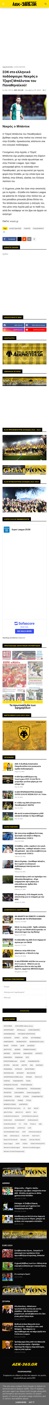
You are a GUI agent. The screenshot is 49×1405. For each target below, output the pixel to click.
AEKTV (28, 1112)
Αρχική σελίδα (7, 67)
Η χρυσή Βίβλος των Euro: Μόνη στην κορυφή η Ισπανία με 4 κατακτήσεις (30, 1264)
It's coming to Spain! (22, 1274)
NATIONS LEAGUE (35, 1132)
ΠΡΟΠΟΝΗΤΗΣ (22, 1089)
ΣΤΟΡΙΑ (26, 1096)
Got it (32, 1402)
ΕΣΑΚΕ (22, 1061)
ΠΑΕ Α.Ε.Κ (38, 1077)
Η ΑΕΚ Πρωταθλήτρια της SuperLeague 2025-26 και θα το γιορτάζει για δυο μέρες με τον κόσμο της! (28, 780)
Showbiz (23, 1140)
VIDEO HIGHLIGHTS (38, 1143)
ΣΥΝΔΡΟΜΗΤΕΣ (37, 1096)
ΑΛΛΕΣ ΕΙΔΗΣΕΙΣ (19, 67)
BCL (35, 1112)
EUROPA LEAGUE (10, 1124)
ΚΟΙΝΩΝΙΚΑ (8, 1069)
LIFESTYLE (21, 1128)
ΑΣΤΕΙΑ (25, 1038)
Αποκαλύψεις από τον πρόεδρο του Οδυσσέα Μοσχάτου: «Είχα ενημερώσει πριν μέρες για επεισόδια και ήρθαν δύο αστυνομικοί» (30, 881)
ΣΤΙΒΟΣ (17, 1096)
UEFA (17, 1143)
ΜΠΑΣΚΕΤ (20, 1073)
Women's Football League (31, 1147)
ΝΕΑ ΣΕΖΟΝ (31, 1073)
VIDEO (25, 1143)
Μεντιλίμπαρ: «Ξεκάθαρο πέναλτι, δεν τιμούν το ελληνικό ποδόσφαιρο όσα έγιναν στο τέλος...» (30, 865)
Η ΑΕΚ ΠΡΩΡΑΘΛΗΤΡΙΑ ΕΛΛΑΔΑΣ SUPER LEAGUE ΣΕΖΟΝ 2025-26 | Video (30, 793)
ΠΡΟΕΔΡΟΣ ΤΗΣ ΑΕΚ (11, 1085)
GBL (40, 1124)
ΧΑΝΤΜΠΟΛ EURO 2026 (12, 1108)
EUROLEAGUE (33, 1120)
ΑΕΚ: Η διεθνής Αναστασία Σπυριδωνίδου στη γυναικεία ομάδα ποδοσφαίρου (28, 766)
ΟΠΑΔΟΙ (29, 1077)
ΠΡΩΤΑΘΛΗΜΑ (35, 1089)
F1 (20, 1124)
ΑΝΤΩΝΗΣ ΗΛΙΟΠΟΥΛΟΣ (26, 1034)
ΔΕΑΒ (22, 1046)
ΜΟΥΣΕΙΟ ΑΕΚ (9, 1073)
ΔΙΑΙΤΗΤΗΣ (8, 1049)
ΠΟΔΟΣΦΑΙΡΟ (38, 228)
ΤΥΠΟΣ (28, 1100)
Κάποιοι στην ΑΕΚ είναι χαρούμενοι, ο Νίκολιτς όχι (27, 951)
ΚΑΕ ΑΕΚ (15, 1065)
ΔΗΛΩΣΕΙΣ (30, 1046)
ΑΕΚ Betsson (21, 1030)
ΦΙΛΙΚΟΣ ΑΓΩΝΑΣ (10, 1104)
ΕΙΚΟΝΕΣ (7, 1053)
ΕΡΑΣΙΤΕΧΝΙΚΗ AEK (10, 1061)
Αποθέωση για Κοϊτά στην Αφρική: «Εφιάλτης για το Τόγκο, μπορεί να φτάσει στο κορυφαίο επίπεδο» (29, 1218)
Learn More (20, 1402)
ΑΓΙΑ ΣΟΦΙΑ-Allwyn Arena (24, 1026)
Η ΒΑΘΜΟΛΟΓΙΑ (33, 1061)
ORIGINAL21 (14, 1136)
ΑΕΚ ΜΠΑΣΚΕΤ (9, 1030)
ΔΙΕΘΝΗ (17, 1049)
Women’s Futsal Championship (14, 1151)
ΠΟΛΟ (28, 1081)
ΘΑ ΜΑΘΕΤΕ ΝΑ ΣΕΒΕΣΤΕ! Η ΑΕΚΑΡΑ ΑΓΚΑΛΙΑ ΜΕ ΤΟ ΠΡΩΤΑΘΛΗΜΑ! (30, 917)
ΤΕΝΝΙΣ (20, 1100)
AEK (29, 1108)
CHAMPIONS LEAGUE (11, 1116)
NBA (5, 1136)
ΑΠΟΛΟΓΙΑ (7, 1038)
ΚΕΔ (31, 1065)
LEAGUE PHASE (9, 1128)
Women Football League (12, 1147)
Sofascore (21, 638)
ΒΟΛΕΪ (6, 1046)
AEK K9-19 (19, 1112)
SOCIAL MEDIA (34, 1140)
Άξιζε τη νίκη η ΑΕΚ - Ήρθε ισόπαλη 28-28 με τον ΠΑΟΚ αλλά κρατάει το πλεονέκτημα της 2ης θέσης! (30, 929)
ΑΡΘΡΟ (16, 1038)
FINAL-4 (33, 1124)
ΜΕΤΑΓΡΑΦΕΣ (30, 1069)
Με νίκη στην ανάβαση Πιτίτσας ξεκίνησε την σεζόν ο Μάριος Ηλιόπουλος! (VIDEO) (29, 835)
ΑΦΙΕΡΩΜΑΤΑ (8, 1042)
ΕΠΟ (27, 1057)
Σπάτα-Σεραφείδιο (33, 1093)
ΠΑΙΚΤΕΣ (27, 228)
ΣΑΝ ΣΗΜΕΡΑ (19, 1093)
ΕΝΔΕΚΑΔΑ (19, 1057)
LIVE (29, 1128)
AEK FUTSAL (8, 1112)
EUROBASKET (20, 1120)
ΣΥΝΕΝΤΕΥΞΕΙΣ (9, 1100)
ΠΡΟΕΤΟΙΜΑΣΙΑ (26, 1085)
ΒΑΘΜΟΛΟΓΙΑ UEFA (37, 1042)
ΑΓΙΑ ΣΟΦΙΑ (8, 1026)
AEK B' (36, 1108)
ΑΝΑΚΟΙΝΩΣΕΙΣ (9, 1034)
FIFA (25, 1124)
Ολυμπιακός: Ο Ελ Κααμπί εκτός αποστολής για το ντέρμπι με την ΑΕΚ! (29, 896)
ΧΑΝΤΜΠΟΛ (23, 1104)
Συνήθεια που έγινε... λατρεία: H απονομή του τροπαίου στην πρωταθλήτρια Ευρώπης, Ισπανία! (29, 1252)
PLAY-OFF (25, 1136)
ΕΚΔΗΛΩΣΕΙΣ (27, 1053)
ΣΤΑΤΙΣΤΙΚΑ (8, 1096)
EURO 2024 (8, 1120)
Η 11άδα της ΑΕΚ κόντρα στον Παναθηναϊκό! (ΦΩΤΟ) (28, 804)
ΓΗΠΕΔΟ (14, 1046)
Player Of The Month (10, 1140)
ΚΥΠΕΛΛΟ (18, 1069)
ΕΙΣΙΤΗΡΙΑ (16, 1053)
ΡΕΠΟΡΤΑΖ (7, 1093)
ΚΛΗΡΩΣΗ (39, 1065)
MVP (24, 1132)
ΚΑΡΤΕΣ (24, 1065)
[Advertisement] (24, 36)
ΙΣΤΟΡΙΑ (7, 1065)
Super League (8, 1143)
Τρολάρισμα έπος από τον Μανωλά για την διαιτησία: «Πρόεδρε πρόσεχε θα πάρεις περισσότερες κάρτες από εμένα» (29, 1345)
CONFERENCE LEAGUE (30, 1116)
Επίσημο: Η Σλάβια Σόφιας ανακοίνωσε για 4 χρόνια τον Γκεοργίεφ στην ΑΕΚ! (27, 1205)
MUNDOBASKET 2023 (11, 1132)
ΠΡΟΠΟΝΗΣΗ (8, 1089)
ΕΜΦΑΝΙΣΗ (8, 1057)
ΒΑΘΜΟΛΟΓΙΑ (22, 1042)
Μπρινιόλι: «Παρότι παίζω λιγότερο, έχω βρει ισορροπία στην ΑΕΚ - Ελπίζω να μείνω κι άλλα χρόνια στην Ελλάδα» (30, 1192)
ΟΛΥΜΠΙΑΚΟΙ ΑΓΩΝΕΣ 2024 (13, 1077)
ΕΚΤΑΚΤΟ (39, 1053)
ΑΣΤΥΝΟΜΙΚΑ (36, 1038)
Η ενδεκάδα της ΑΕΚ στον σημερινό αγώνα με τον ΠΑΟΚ (30, 941)
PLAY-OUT (35, 1136)
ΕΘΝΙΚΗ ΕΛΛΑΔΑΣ (29, 1049)
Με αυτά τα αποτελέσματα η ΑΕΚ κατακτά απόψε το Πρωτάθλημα (29, 814)
